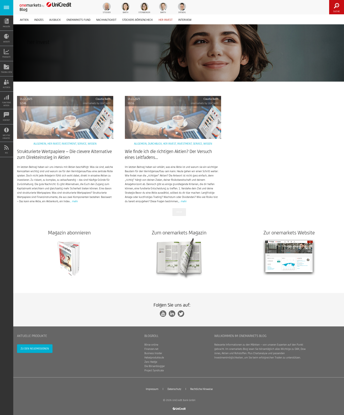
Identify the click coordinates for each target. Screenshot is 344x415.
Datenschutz (174, 388)
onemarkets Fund (78, 19)
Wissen (92, 143)
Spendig (182, 12)
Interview (185, 19)
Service (82, 143)
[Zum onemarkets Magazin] (179, 258)
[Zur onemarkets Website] (289, 256)
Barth (125, 12)
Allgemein (40, 143)
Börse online (151, 344)
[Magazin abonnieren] (69, 258)
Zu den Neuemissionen (35, 348)
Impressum (152, 388)
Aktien (24, 19)
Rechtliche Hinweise (201, 388)
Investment (69, 143)
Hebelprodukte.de (154, 357)
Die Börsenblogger (154, 366)
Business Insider (153, 353)
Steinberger (144, 12)
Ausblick (55, 19)
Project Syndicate (154, 370)
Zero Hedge (150, 361)
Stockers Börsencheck (137, 19)
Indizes (39, 19)
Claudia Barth (103, 98)
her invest (166, 19)
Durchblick (155, 143)
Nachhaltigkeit (106, 19)
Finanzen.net (151, 348)
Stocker (107, 12)
